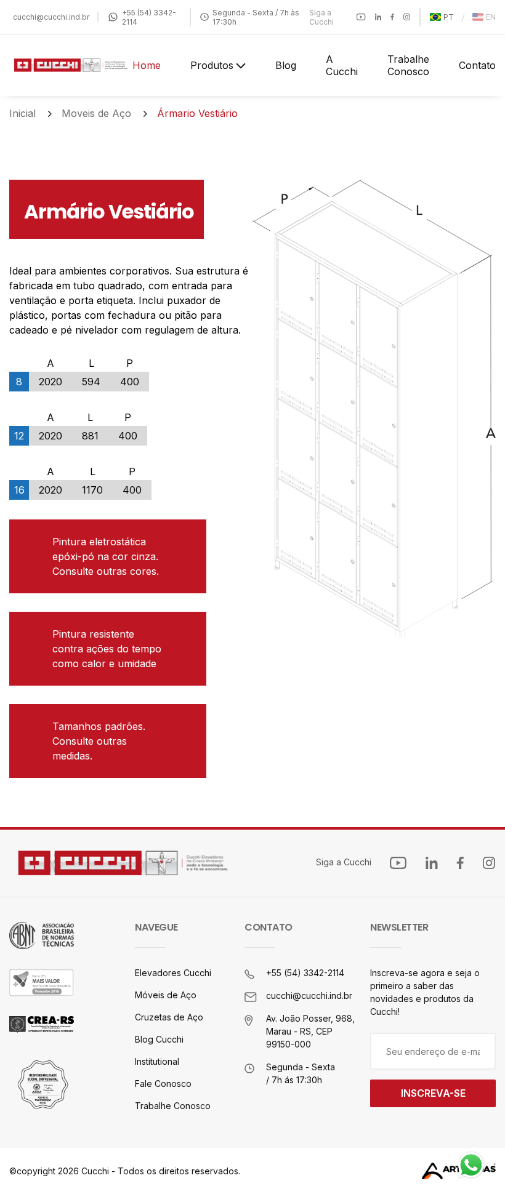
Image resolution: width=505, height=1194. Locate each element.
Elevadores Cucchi (173, 973)
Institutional (157, 1061)
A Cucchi (342, 65)
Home (146, 65)
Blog (285, 65)
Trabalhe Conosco (408, 65)
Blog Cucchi (159, 1039)
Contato (477, 65)
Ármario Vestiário (197, 113)
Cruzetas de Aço (169, 1017)
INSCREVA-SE (433, 1093)
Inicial (22, 113)
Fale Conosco (163, 1083)
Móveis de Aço (165, 995)
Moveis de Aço (96, 113)
